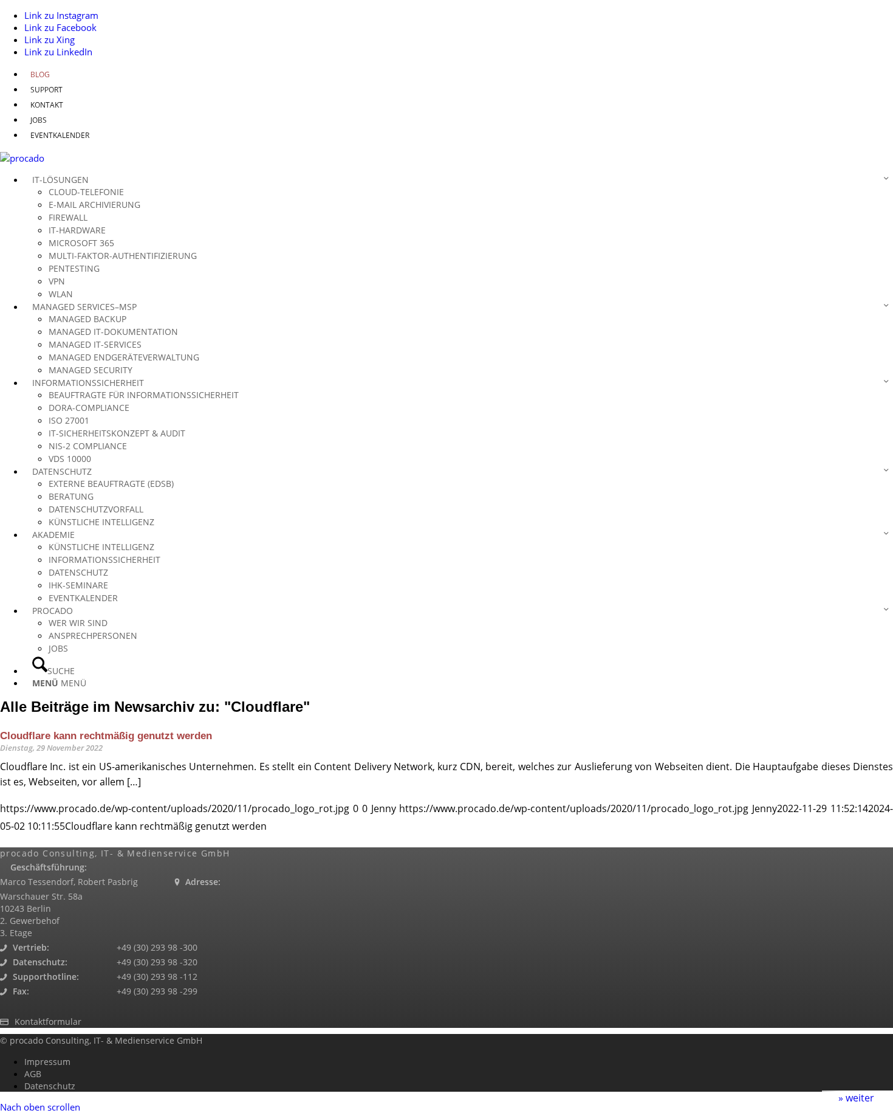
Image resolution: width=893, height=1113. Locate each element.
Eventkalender (59, 135)
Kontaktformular (48, 1021)
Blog (40, 74)
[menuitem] (458, 74)
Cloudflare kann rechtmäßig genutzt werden (106, 736)
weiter (860, 1097)
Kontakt (46, 105)
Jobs (38, 120)
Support (46, 89)
